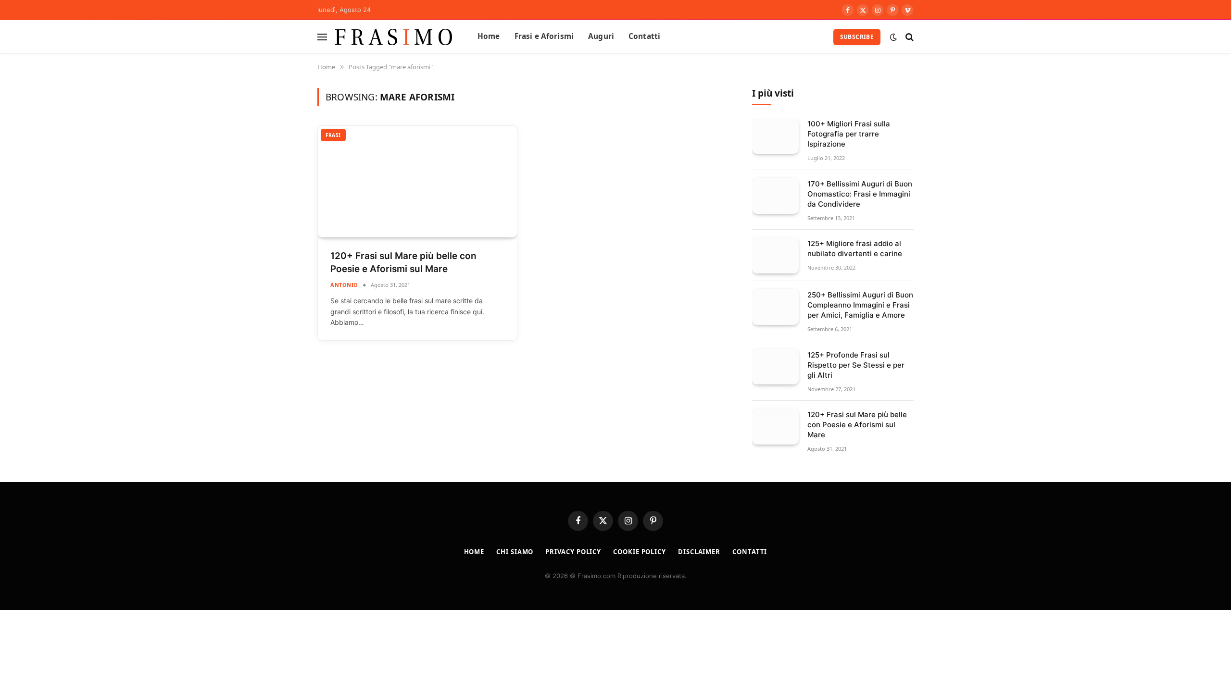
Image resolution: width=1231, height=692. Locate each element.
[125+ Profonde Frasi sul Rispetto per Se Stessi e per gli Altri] (775, 367)
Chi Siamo (514, 551)
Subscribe (857, 37)
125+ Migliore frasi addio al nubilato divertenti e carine (854, 248)
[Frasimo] (393, 37)
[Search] (909, 37)
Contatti (644, 36)
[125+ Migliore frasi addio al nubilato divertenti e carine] (775, 255)
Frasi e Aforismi (544, 36)
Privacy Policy (573, 551)
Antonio (344, 284)
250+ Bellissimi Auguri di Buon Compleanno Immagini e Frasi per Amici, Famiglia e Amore (860, 305)
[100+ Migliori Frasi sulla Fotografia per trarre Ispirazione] (775, 136)
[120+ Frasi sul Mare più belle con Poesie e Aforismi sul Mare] (417, 182)
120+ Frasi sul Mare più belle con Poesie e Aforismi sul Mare (403, 262)
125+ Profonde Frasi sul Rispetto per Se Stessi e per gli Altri (855, 365)
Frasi (333, 135)
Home (488, 36)
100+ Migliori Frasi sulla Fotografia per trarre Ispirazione (848, 133)
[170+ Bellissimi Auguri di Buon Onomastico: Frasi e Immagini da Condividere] (775, 196)
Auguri (601, 36)
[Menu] (322, 37)
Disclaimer (699, 551)
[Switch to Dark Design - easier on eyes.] (893, 37)
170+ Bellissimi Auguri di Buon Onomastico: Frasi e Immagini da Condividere (859, 194)
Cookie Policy (639, 551)
